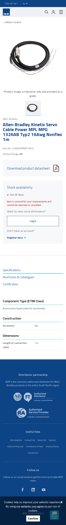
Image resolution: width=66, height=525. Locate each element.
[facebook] (22, 489)
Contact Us (30, 440)
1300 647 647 (11, 3)
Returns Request (15, 446)
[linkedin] (33, 489)
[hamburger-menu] (59, 12)
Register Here (15, 237)
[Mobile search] (46, 12)
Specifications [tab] (12, 270)
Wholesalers (16, 440)
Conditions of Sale (34, 446)
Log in (33, 221)
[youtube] (43, 489)
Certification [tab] (10, 284)
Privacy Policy (52, 446)
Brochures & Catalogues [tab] (18, 277)
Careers (52, 440)
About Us (41, 440)
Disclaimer (33, 452)
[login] (53, 12)
